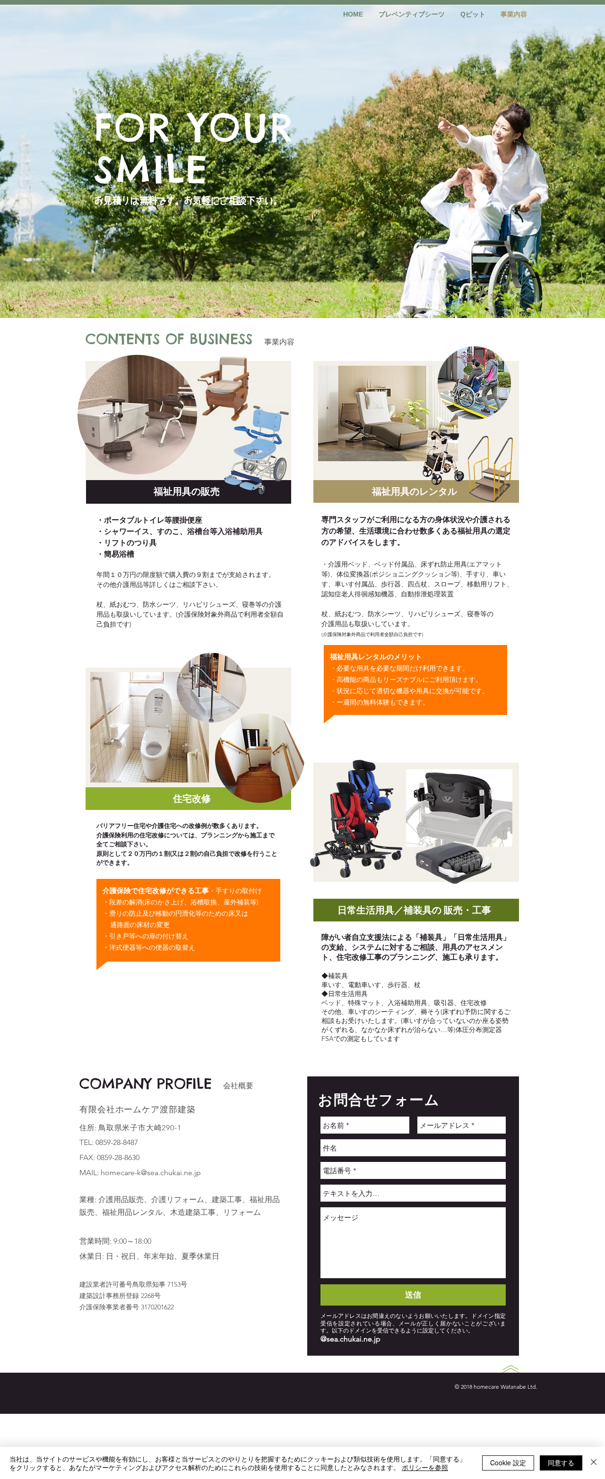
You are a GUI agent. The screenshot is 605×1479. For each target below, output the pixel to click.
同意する (561, 1462)
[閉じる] (593, 1462)
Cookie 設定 (508, 1462)
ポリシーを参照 (425, 1467)
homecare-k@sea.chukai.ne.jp (151, 1172)
